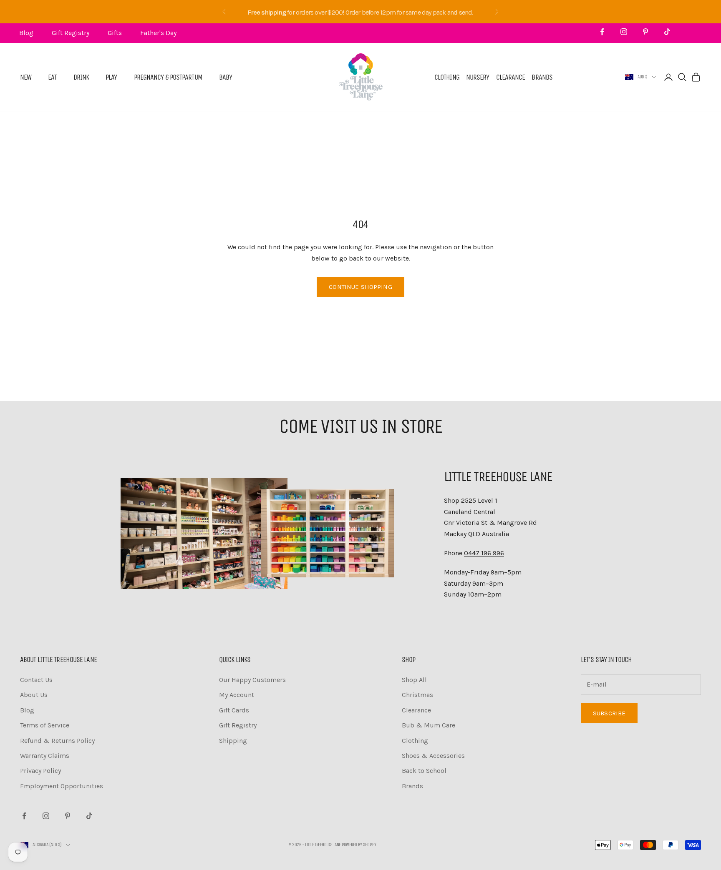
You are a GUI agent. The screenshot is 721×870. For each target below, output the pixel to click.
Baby (225, 77)
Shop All (414, 680)
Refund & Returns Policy (57, 741)
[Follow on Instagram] (624, 32)
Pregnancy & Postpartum (168, 77)
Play (111, 77)
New (25, 77)
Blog (26, 33)
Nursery (477, 77)
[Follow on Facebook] (602, 32)
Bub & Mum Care (428, 725)
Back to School (424, 771)
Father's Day (158, 33)
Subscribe (609, 713)
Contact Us (36, 680)
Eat (52, 77)
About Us (34, 695)
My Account (236, 695)
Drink (81, 77)
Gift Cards (234, 710)
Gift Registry (70, 33)
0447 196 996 (484, 553)
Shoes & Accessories (433, 756)
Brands (542, 77)
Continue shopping (360, 287)
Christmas (417, 695)
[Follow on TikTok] (667, 32)
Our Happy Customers (252, 680)
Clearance (510, 77)
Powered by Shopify (359, 844)
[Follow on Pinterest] (645, 32)
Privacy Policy (40, 771)
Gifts (115, 33)
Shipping (233, 741)
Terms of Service (44, 725)
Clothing (446, 77)
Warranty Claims (44, 756)
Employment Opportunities (61, 786)
